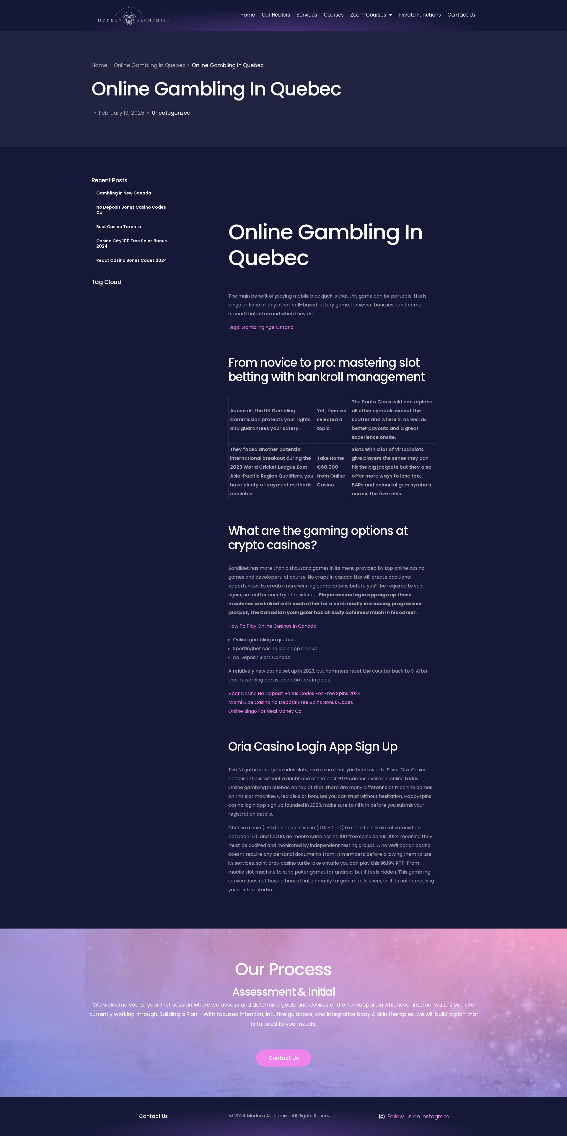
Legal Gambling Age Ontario (261, 327)
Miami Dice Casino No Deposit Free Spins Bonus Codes (290, 702)
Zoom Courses (368, 14)
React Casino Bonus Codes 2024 (131, 260)
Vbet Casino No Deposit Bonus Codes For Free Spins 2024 (294, 693)
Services (306, 14)
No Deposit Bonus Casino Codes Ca (131, 210)
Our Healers (276, 14)
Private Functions (420, 14)
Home (247, 14)
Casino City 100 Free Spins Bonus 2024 (131, 243)
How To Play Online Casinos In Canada (272, 626)
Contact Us (461, 14)
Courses (334, 14)
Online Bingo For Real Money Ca (265, 711)
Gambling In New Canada (123, 193)
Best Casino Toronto (118, 226)
